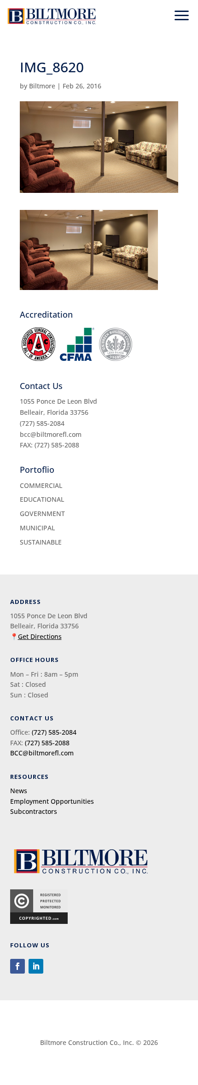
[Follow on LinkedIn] (36, 966)
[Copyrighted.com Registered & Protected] (39, 921)
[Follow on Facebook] (17, 966)
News (18, 790)
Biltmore (42, 85)
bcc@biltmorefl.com (51, 434)
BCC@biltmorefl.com (42, 752)
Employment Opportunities (52, 801)
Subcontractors (33, 811)
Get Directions (40, 636)
